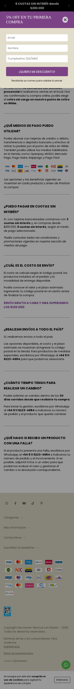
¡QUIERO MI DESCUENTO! (37, 71)
